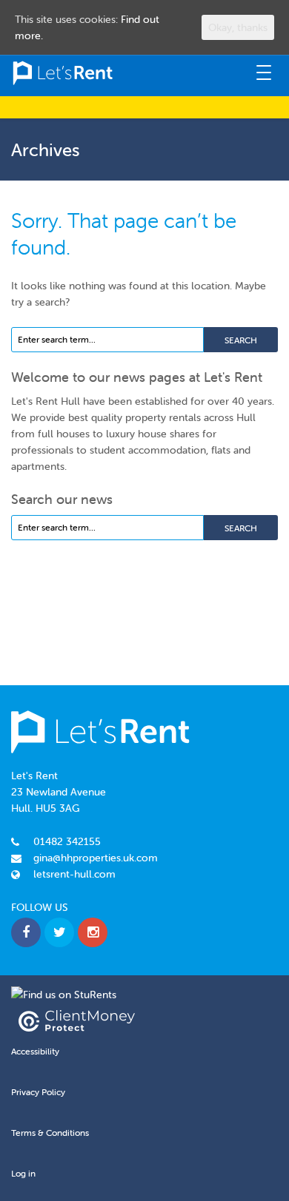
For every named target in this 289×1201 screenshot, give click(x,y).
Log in (23, 1173)
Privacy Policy (38, 1091)
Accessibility (35, 1051)
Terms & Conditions (50, 1132)
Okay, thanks (238, 27)
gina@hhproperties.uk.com (95, 857)
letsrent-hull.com (74, 874)
